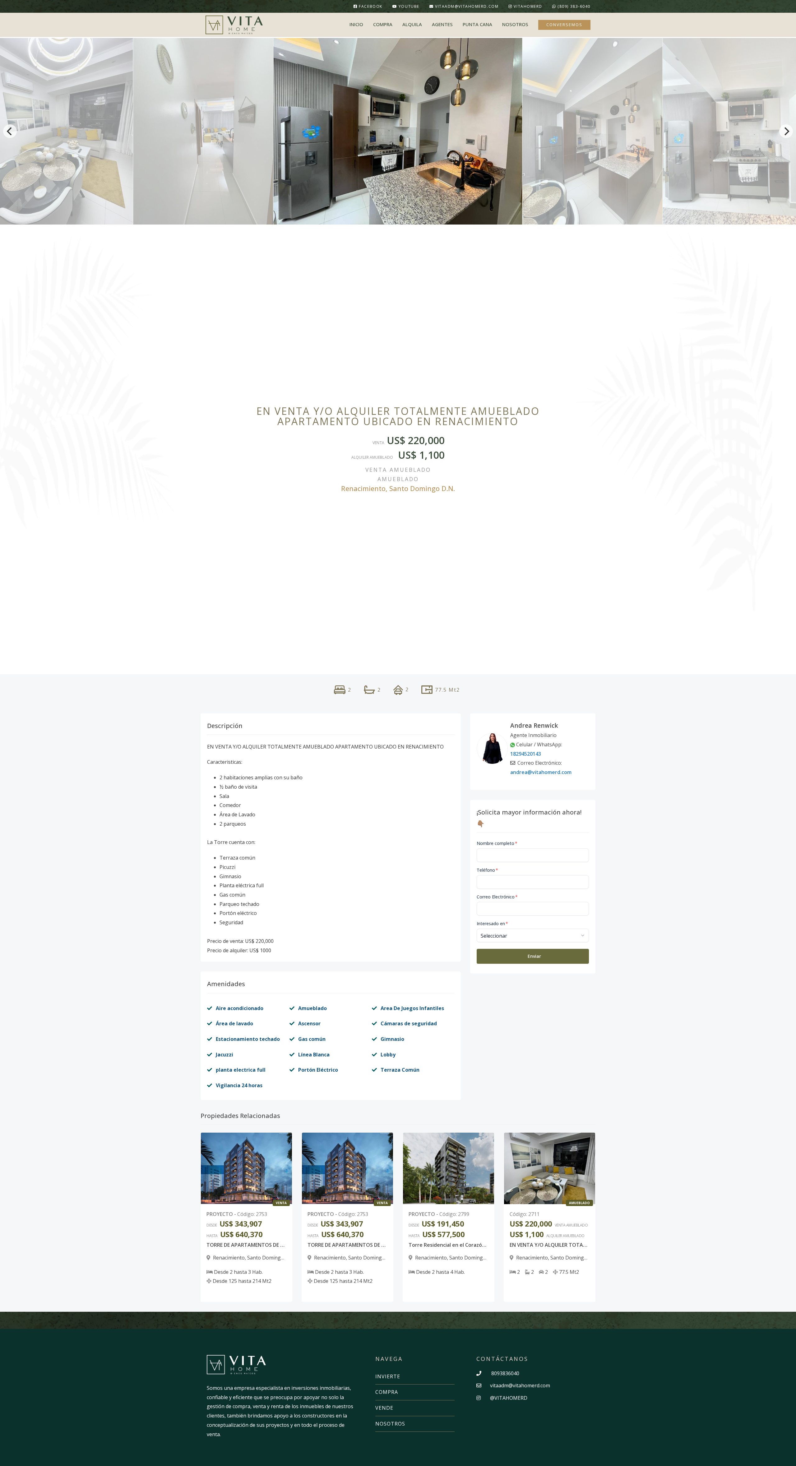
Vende (384, 1407)
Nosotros (515, 24)
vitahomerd (528, 6)
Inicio (356, 24)
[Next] (786, 131)
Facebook (370, 6)
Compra (382, 24)
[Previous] (10, 131)
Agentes (442, 24)
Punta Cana (477, 24)
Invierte (387, 1376)
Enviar (534, 956)
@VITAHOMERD (508, 1397)
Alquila (412, 24)
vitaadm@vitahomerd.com (466, 6)
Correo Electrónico (497, 897)
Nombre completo (497, 843)
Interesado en (492, 923)
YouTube (408, 6)
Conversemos (564, 24)
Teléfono (487, 870)
